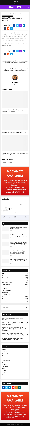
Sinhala (10, 1)
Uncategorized (5, 301)
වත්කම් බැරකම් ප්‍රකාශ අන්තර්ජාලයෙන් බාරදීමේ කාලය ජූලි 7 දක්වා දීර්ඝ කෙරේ (18, 235)
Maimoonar (5, 22)
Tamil (18, 1)
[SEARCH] (26, 307)
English (14, 1)
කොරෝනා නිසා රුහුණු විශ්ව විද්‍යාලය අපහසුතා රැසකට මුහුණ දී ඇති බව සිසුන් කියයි (15, 110)
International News (6, 284)
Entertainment (5, 280)
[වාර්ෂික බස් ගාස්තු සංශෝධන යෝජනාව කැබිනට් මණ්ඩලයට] (5, 229)
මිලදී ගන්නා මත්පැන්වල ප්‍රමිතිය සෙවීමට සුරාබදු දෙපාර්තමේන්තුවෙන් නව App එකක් (18, 261)
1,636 (19, 22)
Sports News (5, 298)
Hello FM (15, 7)
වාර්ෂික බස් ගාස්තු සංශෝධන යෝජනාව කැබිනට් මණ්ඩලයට (18, 228)
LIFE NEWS (4, 288)
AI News (4, 273)
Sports (3, 296)
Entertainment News (7, 282)
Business (4, 275)
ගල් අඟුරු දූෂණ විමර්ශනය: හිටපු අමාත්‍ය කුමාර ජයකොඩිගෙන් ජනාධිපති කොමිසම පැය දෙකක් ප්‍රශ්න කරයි (18, 252)
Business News (5, 277)
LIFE (3, 286)
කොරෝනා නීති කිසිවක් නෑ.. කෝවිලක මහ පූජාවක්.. (14, 132)
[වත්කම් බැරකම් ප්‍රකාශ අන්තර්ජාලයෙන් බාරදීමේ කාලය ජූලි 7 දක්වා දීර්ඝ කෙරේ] (5, 236)
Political (4, 294)
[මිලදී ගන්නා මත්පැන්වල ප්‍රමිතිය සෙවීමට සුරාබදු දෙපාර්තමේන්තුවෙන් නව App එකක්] (5, 261)
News (3, 292)
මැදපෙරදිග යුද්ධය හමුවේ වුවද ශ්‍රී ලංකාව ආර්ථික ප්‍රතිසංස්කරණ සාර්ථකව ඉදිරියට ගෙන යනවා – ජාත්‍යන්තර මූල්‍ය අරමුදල (18, 244)
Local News (5, 290)
